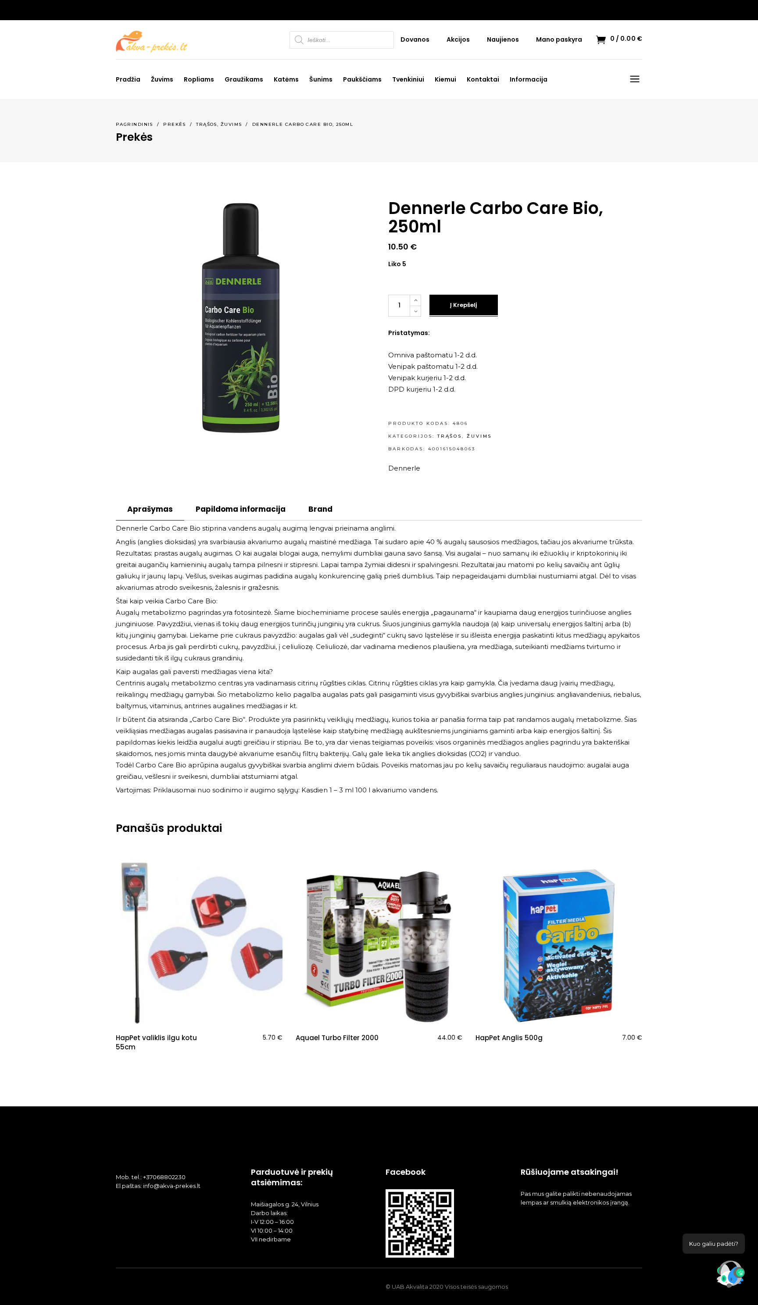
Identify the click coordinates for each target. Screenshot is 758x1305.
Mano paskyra (559, 39)
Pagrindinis (134, 124)
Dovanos (414, 39)
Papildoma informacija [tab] (241, 509)
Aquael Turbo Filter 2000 (337, 1037)
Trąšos (206, 124)
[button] (731, 1276)
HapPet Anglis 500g (509, 1037)
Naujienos (503, 39)
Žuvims (231, 124)
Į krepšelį (463, 305)
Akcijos (458, 39)
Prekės (174, 124)
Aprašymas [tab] (150, 509)
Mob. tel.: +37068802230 (151, 1176)
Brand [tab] (320, 509)
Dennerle (404, 468)
